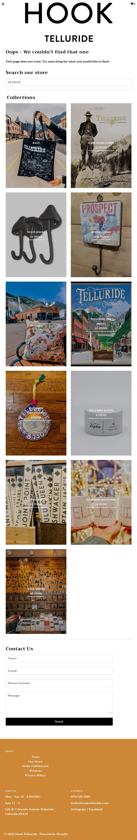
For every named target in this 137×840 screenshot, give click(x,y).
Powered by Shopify (53, 834)
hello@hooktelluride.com (90, 803)
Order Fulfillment (35, 766)
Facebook (96, 809)
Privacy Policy (35, 775)
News (35, 757)
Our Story (35, 761)
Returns (36, 770)
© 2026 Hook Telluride (20, 834)
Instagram (78, 809)
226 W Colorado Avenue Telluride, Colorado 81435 (29, 812)
